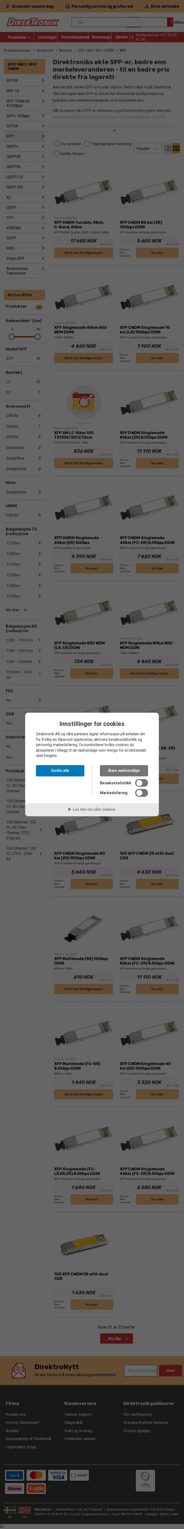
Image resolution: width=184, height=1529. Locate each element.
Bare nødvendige (124, 770)
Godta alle (60, 770)
